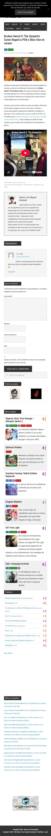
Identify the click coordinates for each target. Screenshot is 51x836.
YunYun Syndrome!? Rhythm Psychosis (18, 640)
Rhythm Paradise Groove (13, 598)
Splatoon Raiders (14, 447)
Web (5, 346)
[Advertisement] (24, 675)
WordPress (40, 832)
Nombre (7, 324)
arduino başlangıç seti (11, 739)
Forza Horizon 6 (10, 626)
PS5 (7, 425)
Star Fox (8, 616)
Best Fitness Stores (10, 746)
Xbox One (10, 49)
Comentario (8, 296)
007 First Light (12, 527)
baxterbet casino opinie (12, 767)
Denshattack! (9, 603)
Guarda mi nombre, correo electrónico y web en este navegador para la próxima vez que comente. (24, 361)
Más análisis (8, 653)
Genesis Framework (30, 832)
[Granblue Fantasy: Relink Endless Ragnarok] (12, 490)
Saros (7, 631)
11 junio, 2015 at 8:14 (23, 257)
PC (19, 425)
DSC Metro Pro (18, 832)
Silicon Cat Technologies (31, 829)
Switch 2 (28, 425)
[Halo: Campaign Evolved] (12, 577)
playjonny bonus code (11, 753)
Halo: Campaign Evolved (17, 563)
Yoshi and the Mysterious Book (15, 621)
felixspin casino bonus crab (13, 732)
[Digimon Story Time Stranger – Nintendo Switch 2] (12, 435)
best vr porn (8, 717)
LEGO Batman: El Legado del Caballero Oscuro (21, 636)
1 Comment (30, 53)
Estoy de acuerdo (25, 12)
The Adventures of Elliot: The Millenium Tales (20, 608)
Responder (11, 272)
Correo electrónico (10, 335)
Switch (23, 425)
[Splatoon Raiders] (12, 461)
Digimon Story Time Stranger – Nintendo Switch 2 (20, 420)
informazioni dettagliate (12, 760)
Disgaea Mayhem (14, 501)
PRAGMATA (9, 645)
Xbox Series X (13, 425)
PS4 (6, 49)
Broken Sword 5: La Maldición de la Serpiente (26, 185)
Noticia (14, 182)
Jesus (18, 254)
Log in (46, 832)
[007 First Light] (12, 541)
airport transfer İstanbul (12, 703)
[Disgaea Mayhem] (12, 515)
